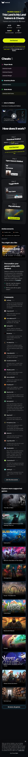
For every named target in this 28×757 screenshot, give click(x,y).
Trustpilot (18, 280)
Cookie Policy (21, 750)
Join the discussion (12, 480)
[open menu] (25, 2)
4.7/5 (9, 25)
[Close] (25, 741)
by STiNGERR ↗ (18, 32)
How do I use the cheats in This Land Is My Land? (13, 284)
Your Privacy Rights (14, 753)
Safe (8, 31)
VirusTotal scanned (9, 32)
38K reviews (9, 27)
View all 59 (4, 238)
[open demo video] (14, 116)
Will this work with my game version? (13, 288)
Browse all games (14, 707)
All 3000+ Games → (14, 12)
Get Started (14, 40)
